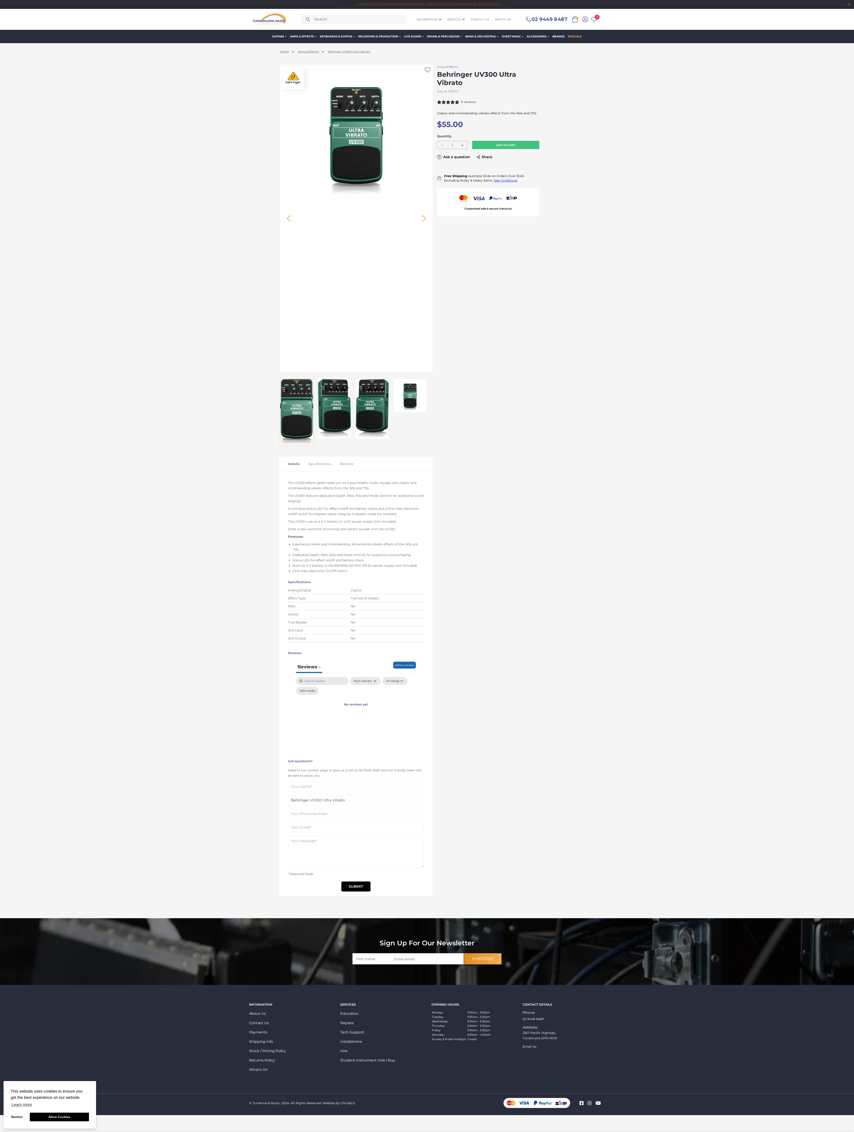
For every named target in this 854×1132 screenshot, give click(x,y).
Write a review (404, 665)
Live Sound (412, 36)
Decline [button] (16, 1117)
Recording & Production (378, 36)
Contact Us (259, 1023)
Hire (344, 1051)
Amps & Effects (302, 36)
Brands (558, 36)
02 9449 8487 (369, 770)
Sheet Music (511, 36)
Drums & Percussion (443, 36)
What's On (258, 1069)
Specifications (319, 464)
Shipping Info (261, 1041)
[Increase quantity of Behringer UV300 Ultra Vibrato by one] (462, 145)
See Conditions (505, 180)
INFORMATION (427, 19)
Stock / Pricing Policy (267, 1051)
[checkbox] (307, 691)
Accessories (537, 36)
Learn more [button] (22, 1104)
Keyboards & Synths (336, 36)
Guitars (278, 36)
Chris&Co (348, 1103)
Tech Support (352, 1032)
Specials (575, 36)
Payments (258, 1032)
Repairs (347, 1023)
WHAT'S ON (503, 19)
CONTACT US (480, 19)
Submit (356, 886)
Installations (351, 1041)
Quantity (444, 136)
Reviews (346, 464)
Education (349, 1013)
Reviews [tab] (309, 666)
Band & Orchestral (480, 36)
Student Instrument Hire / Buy (367, 1060)
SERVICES (454, 19)
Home (284, 51)
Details (293, 464)
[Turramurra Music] (268, 19)
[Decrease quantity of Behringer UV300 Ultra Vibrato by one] (442, 145)
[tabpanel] (356, 717)
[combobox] (353, 19)
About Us (257, 1013)
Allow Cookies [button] (59, 1117)
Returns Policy (262, 1060)
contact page (317, 770)
